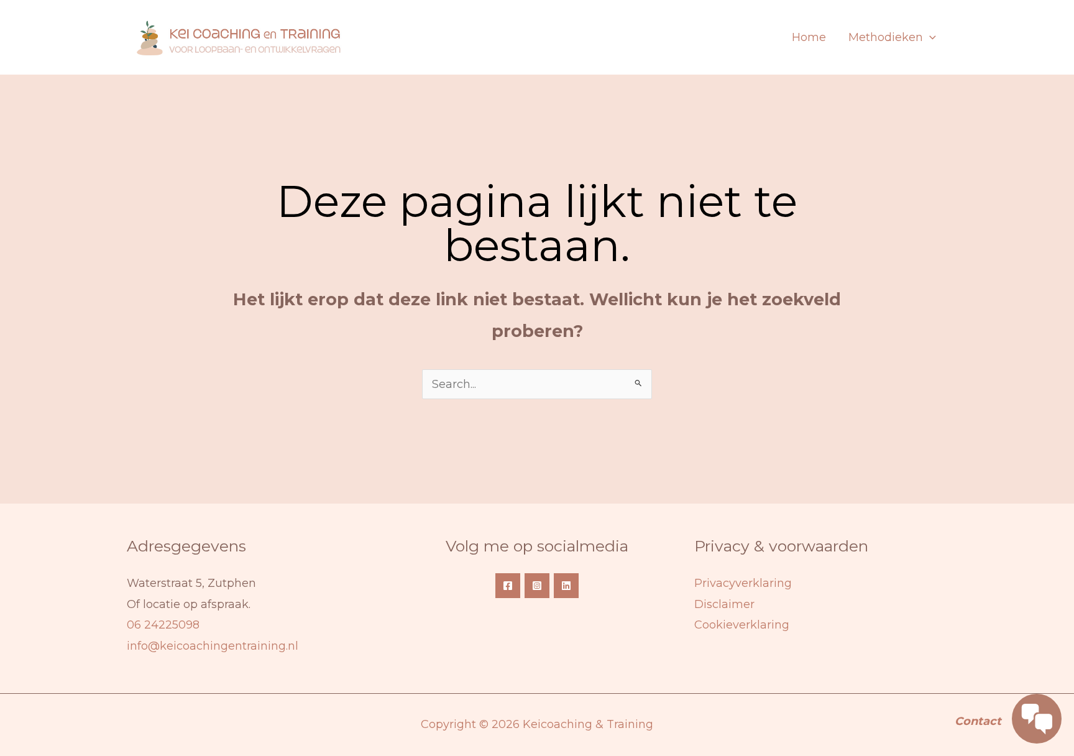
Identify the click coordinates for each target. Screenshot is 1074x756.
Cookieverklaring (741, 625)
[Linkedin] (566, 585)
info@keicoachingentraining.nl (212, 646)
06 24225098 (163, 625)
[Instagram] (537, 585)
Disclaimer (724, 604)
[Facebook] (507, 585)
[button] (929, 37)
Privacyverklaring (743, 583)
